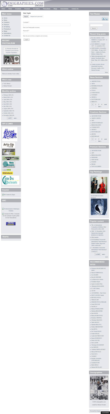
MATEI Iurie (94, 176)
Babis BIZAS (94, 365)
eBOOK (93, 134)
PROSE (93, 164)
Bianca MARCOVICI (97, 315)
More (106, 72)
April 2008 (6, 99)
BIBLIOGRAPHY (96, 125)
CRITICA (94, 97)
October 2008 (6, 113)
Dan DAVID (94, 313)
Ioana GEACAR (95, 304)
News (10, 9)
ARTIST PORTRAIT (97, 123)
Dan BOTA (94, 329)
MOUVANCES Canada (97, 295)
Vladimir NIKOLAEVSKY (98, 349)
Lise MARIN (94, 275)
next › (15, 118)
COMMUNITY (95, 127)
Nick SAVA (94, 354)
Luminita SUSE (95, 362)
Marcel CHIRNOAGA (97, 272)
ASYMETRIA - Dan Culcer (98, 293)
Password (26, 30)
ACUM (93, 290)
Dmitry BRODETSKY (97, 327)
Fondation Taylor (95, 281)
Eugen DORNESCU (96, 338)
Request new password (36, 16)
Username (26, 22)
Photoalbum (46, 9)
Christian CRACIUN (96, 320)
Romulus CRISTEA (96, 318)
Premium (27, 9)
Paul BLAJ (94, 306)
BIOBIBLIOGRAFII (96, 86)
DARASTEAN (95, 333)
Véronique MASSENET (97, 345)
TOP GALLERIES (96, 166)
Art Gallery (36, 9)
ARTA (93, 83)
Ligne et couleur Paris (96, 284)
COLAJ (93, 90)
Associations (64, 9)
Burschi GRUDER (96, 277)
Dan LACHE (94, 342)
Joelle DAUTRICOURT (97, 336)
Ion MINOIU (94, 347)
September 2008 (7, 111)
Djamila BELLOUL (96, 324)
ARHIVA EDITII (96, 118)
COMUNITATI (95, 92)
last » (99, 106)
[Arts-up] (8, 145)
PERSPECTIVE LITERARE (98, 302)
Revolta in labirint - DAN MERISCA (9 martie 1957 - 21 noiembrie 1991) (99, 39)
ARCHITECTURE (96, 116)
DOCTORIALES (95, 99)
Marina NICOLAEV (96, 367)
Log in (26, 16)
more (106, 257)
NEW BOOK (94, 159)
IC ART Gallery (95, 288)
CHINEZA (94, 88)
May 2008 (6, 102)
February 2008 (7, 95)
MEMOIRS (94, 157)
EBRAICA (94, 101)
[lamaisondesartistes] (9, 134)
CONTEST (94, 95)
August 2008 (6, 108)
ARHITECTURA (96, 81)
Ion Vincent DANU (96, 331)
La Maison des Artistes (97, 279)
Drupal (98, 411)
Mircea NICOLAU (96, 351)
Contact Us (75, 9)
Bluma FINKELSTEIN (97, 309)
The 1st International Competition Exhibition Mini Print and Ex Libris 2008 (98, 227)
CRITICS (93, 129)
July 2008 (5, 106)
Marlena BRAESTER (96, 311)
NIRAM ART (95, 299)
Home (3, 9)
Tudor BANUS (95, 322)
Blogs (55, 9)
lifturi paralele (94, 237)
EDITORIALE (95, 136)
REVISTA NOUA (96, 297)
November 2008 (7, 115)
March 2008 (6, 97)
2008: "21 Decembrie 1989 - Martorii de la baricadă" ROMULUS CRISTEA (98, 233)
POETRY (93, 162)
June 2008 (6, 104)
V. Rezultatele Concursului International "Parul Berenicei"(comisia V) (99, 249)
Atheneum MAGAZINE (97, 286)
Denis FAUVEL (95, 340)
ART (92, 120)
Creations (18, 9)
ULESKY (94, 356)
